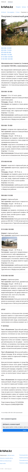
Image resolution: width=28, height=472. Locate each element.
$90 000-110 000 (6, 54)
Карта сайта (3, 463)
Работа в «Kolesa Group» (6, 460)
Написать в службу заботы (6, 458)
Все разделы (10, 12)
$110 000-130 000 (7, 57)
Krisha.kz (3, 12)
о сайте (8, 455)
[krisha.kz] (6, 451)
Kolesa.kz (3, 2)
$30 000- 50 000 (6, 48)
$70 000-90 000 (6, 52)
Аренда (24, 7)
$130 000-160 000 (7, 59)
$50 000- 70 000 (6, 50)
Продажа (18, 7)
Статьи (17, 12)
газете (12, 455)
